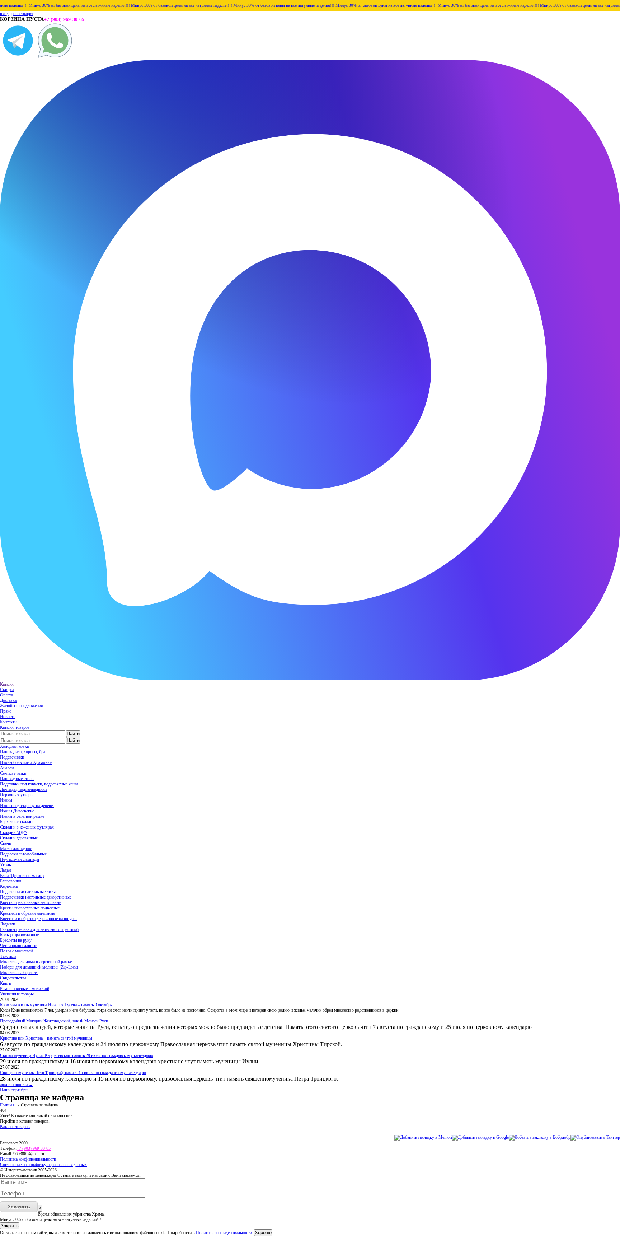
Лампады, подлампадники (23, 789)
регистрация (22, 13)
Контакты (8, 721)
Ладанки (7, 924)
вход (4, 13)
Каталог (7, 684)
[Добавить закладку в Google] (480, 1137)
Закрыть (10, 1225)
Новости (7, 716)
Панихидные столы (17, 778)
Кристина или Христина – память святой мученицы (46, 1038)
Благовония (10, 880)
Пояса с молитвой (16, 950)
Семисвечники (13, 773)
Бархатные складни (17, 821)
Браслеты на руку (16, 940)
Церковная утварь (16, 794)
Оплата (6, 695)
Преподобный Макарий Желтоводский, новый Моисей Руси (54, 1020)
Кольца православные (19, 934)
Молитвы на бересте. (19, 972)
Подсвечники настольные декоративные (35, 897)
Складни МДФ (13, 832)
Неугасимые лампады (19, 859)
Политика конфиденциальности (28, 1159)
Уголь (5, 864)
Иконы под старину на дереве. (27, 805)
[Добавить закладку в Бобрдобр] (539, 1137)
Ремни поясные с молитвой (24, 988)
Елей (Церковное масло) (22, 875)
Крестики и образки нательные (27, 913)
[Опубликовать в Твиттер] (595, 1137)
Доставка (8, 700)
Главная (7, 1104)
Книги (5, 983)
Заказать (19, 1206)
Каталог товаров (15, 727)
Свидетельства (13, 977)
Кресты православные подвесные (30, 907)
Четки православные (18, 945)
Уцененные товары (17, 994)
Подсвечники (12, 757)
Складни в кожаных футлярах (27, 827)
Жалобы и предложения (21, 705)
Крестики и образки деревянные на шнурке (39, 918)
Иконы (6, 800)
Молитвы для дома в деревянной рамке (36, 961)
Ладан (5, 870)
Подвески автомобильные (23, 854)
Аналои (7, 767)
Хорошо (263, 1232)
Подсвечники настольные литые (28, 891)
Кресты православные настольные (30, 902)
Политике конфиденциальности (224, 1232)
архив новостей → (16, 1084)
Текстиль (8, 956)
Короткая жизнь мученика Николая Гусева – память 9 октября (56, 1004)
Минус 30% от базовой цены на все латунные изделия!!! (54, 5)
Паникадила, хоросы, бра (22, 751)
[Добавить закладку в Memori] (423, 1137)
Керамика (9, 886)
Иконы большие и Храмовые (26, 762)
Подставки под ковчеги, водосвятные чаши (39, 784)
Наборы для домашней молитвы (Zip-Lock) (39, 967)
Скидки (7, 689)
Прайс (5, 711)
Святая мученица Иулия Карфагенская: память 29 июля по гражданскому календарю (76, 1055)
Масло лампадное (16, 848)
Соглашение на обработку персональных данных (43, 1164)
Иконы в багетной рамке (22, 816)
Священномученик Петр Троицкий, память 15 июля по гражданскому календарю (73, 1072)
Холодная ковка (14, 746)
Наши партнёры (14, 1089)
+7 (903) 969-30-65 (64, 19)
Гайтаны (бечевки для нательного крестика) (39, 929)
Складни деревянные (19, 837)
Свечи (5, 843)
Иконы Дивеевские (17, 810)
